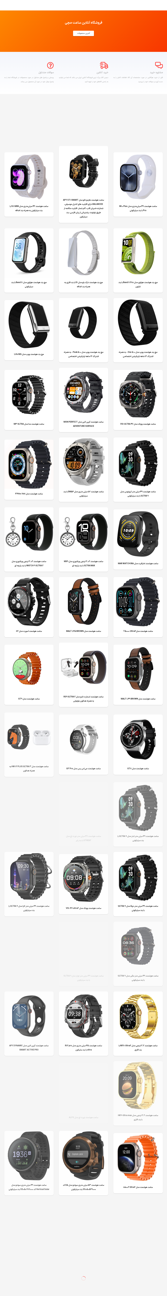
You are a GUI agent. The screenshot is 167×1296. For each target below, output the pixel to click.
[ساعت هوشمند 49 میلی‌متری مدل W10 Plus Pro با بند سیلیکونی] (138, 154)
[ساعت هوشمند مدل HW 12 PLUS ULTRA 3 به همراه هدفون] (29, 714)
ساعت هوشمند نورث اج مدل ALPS (83, 1117)
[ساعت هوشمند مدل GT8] (138, 716)
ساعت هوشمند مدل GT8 (138, 768)
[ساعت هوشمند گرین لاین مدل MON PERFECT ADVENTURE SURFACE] (83, 369)
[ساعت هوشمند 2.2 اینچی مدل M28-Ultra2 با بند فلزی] (138, 993)
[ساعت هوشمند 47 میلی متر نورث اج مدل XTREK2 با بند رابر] (83, 784)
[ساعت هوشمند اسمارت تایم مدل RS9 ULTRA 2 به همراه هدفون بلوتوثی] (83, 644)
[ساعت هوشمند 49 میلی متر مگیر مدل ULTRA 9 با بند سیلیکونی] (138, 923)
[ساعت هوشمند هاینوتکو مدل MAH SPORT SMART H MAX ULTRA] (138, 1205)
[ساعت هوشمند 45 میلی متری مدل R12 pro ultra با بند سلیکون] (83, 993)
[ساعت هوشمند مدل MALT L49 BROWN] (138, 646)
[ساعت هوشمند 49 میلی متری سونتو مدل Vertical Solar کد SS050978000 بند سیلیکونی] (29, 1133)
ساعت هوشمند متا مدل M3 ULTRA (29, 424)
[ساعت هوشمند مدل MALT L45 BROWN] (83, 579)
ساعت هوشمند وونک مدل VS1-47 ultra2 (83, 908)
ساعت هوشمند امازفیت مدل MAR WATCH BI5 (138, 563)
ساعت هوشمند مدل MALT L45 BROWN (83, 631)
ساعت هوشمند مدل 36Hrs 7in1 (29, 493)
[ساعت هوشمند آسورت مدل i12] (29, 579)
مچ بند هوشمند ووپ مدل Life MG (29, 354)
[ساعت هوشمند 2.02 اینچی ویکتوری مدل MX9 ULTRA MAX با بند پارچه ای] (83, 509)
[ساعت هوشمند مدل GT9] (29, 646)
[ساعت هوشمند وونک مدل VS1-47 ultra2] (83, 856)
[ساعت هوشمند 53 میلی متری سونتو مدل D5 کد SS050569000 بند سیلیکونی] (83, 1133)
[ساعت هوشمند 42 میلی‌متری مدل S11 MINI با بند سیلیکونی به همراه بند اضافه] (29, 154)
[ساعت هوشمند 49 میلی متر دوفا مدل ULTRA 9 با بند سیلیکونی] (138, 854)
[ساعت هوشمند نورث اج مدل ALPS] (83, 1065)
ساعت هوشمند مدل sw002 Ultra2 (138, 1187)
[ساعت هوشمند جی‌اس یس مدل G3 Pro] (83, 716)
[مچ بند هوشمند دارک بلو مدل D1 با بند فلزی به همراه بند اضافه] (83, 230)
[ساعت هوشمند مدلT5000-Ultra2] (138, 579)
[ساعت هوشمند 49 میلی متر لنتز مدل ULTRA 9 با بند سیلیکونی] (138, 784)
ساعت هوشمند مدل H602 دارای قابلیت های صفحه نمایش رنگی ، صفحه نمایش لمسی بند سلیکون (83, 1259)
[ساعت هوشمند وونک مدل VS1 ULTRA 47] (138, 372)
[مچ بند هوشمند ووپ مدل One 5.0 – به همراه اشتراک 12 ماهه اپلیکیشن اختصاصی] (138, 300)
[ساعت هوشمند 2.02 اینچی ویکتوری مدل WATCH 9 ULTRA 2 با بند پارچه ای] (29, 509)
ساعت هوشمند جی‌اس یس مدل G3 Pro (83, 768)
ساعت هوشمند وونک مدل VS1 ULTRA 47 (138, 424)
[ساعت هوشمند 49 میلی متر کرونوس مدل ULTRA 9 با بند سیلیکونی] (138, 439)
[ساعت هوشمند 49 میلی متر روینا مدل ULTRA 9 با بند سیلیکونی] (29, 784)
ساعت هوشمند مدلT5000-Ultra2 (138, 631)
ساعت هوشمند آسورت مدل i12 (29, 631)
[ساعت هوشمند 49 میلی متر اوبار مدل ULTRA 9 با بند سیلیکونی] (83, 923)
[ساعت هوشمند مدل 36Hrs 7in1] (29, 441)
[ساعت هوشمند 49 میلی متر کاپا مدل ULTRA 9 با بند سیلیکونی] (29, 854)
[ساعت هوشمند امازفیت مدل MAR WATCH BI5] (138, 511)
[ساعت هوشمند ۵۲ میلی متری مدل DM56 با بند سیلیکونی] (83, 439)
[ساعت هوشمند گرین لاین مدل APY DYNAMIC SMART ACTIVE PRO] (29, 993)
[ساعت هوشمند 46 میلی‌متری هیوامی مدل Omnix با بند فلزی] (29, 1063)
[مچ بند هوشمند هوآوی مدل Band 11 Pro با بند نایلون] (138, 230)
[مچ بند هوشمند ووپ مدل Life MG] (29, 302)
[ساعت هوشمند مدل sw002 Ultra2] (138, 1135)
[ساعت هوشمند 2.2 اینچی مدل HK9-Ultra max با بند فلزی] (138, 1063)
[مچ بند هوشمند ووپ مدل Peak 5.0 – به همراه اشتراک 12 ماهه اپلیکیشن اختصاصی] (83, 300)
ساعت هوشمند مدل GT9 (29, 699)
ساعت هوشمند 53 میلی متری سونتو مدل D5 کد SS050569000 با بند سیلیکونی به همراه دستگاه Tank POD (29, 1259)
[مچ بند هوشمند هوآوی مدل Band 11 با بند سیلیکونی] (29, 230)
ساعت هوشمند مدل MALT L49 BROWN (138, 699)
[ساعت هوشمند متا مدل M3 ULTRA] (29, 372)
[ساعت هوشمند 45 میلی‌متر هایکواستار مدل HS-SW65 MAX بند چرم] (29, 923)
